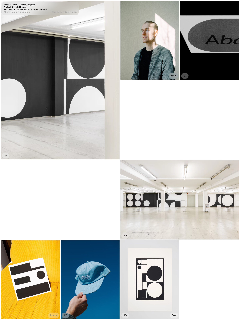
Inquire (53, 315)
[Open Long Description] (76, 4)
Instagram (25, 12)
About (7, 12)
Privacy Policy (70, 12)
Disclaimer (57, 12)
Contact (15, 12)
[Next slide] (90, 80)
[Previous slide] (30, 80)
